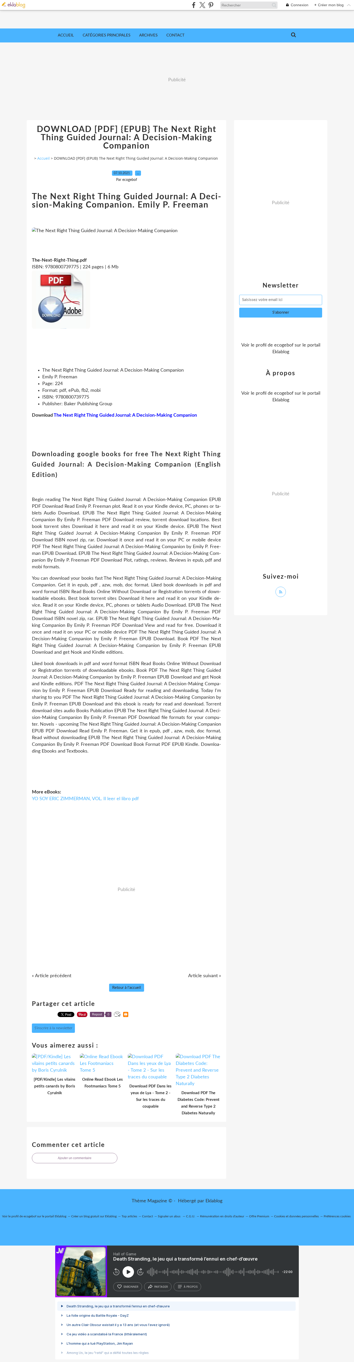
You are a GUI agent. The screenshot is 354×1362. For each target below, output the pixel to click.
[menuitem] (66, 35)
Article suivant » (204, 976)
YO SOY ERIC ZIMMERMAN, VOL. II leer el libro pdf (85, 799)
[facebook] (193, 5)
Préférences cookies (337, 1216)
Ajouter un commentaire (74, 1158)
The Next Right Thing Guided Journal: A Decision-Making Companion (125, 415)
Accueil (66, 35)
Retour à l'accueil (126, 988)
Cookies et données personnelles (296, 1216)
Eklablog (214, 1201)
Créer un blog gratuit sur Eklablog (94, 1216)
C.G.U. (190, 1216)
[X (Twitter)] (202, 5)
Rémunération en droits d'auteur (222, 1216)
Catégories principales (106, 35)
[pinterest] (211, 5)
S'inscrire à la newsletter (53, 1028)
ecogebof (283, 345)
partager (161, 1286)
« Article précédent (51, 976)
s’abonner (130, 1286)
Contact (175, 35)
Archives (148, 35)
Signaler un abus (169, 1216)
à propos (190, 1286)
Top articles (129, 1216)
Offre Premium (259, 1216)
